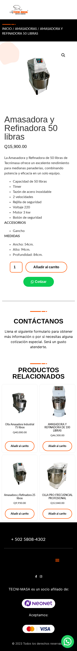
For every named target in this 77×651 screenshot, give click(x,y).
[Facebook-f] (36, 576)
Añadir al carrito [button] (20, 446)
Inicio (7, 28)
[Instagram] (41, 576)
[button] (63, 55)
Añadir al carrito (46, 267)
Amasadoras (26, 28)
